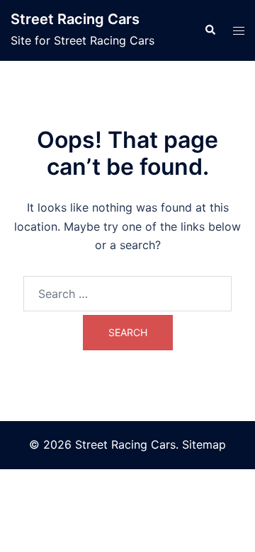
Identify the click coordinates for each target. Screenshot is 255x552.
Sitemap (204, 444)
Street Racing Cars (75, 19)
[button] (209, 30)
